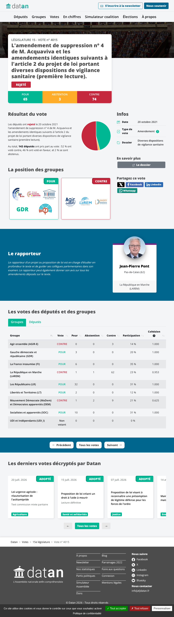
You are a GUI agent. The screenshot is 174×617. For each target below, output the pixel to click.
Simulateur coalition (102, 16)
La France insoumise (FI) (25, 364)
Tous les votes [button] (89, 445)
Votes (54, 16)
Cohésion (154, 331)
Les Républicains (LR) (23, 384)
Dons (79, 593)
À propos (149, 16)
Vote (60, 335)
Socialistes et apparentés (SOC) (29, 412)
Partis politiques (85, 575)
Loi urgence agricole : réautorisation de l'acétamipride (24, 495)
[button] (157, 131)
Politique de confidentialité (87, 613)
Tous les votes (87, 526)
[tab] (17, 323)
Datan (14, 542)
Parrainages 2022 (112, 562)
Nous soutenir (156, 6)
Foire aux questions (113, 569)
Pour (75, 335)
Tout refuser (141, 608)
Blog (104, 555)
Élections (130, 16)
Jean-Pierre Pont (134, 266)
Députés (21, 16)
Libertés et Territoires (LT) (25, 392)
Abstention (92, 335)
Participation (131, 335)
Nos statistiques (85, 569)
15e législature (41, 542)
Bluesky (141, 580)
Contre (111, 335)
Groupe (15, 335)
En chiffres (72, 16)
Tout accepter (117, 608)
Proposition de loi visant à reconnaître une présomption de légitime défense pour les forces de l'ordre (129, 498)
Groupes (39, 16)
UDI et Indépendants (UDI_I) (27, 420)
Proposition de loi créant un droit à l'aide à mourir (78, 495)
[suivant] (106, 526)
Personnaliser (162, 608)
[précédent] (68, 526)
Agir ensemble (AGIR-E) (24, 344)
